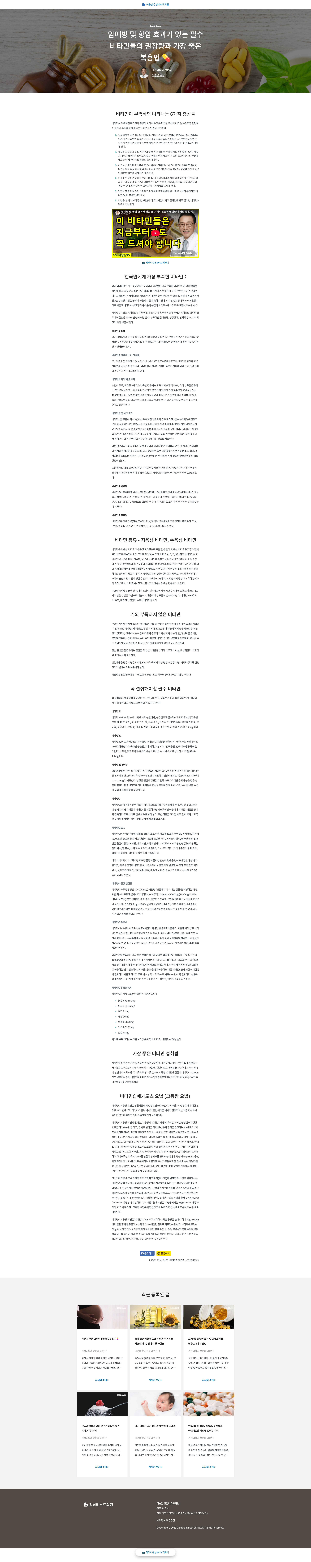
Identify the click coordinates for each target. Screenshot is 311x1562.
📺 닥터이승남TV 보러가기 (155, 262)
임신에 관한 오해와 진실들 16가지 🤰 (100, 1338)
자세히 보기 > (102, 1380)
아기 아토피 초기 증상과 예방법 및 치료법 (155, 1425)
